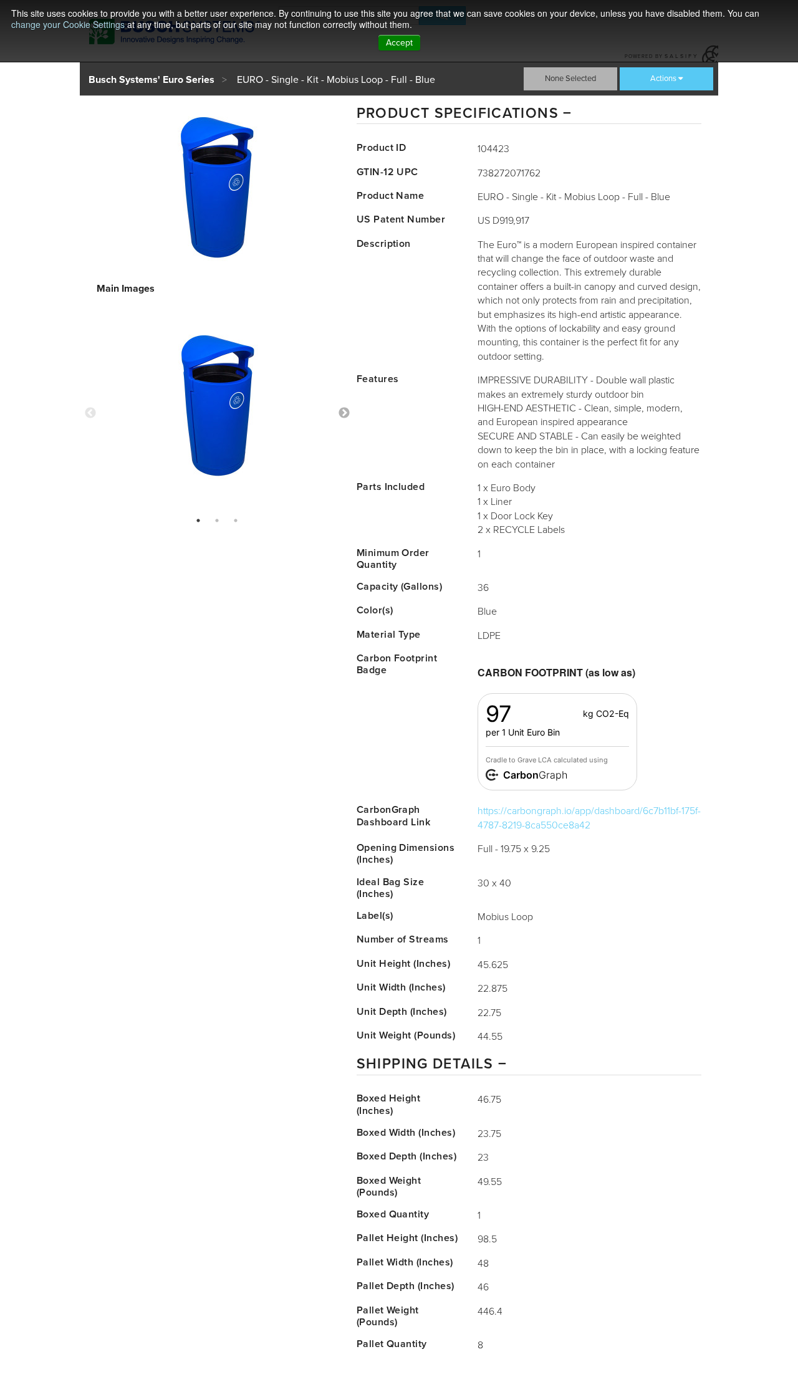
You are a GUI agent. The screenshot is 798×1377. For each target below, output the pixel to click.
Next (344, 413)
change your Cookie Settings (68, 24)
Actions (663, 79)
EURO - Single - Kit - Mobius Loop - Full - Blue (336, 80)
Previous (90, 413)
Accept (399, 42)
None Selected (570, 79)
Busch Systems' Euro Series (151, 80)
